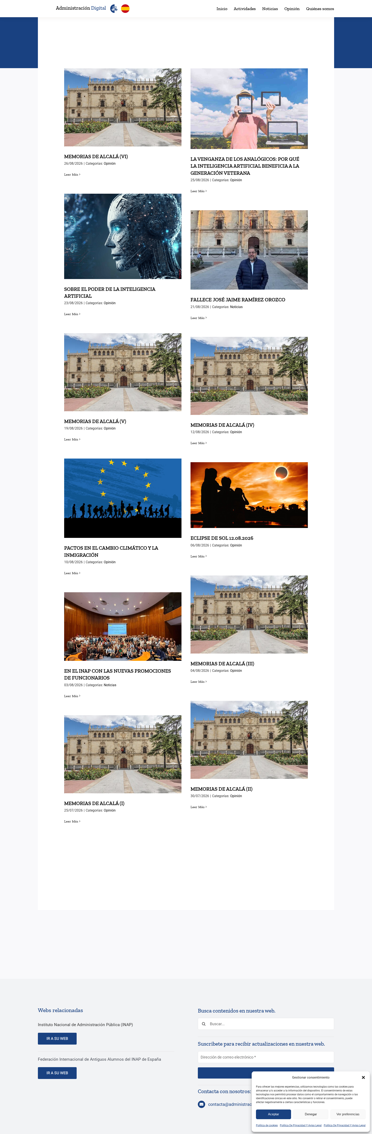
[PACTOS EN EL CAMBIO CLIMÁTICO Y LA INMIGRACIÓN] (122, 498)
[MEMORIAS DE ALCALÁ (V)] (122, 372)
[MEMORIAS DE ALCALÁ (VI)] (122, 107)
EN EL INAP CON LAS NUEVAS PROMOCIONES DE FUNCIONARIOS (122, 619)
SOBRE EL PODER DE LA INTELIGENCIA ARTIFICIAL (122, 228)
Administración (81, 8)
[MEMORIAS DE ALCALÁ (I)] (122, 754)
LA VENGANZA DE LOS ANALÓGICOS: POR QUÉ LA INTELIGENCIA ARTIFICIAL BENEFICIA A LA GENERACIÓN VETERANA (249, 97)
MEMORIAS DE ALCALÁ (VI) (122, 103)
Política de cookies (267, 1125)
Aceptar (273, 1114)
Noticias (236, 307)
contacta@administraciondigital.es (241, 1104)
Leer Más (71, 174)
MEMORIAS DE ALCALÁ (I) (122, 749)
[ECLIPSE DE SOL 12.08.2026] (249, 495)
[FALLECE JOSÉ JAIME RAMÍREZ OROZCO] (249, 250)
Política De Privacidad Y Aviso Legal (301, 1125)
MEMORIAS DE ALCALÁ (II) (249, 735)
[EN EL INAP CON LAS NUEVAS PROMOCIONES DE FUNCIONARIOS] (122, 626)
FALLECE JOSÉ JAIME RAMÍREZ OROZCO (249, 245)
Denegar (311, 1114)
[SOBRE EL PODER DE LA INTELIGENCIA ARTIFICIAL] (122, 236)
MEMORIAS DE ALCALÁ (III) (249, 610)
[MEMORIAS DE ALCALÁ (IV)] (249, 376)
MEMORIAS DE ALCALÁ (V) (122, 367)
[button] (363, 1077)
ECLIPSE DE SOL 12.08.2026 (249, 490)
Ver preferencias (348, 1114)
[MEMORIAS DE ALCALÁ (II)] (249, 740)
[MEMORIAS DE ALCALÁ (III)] (249, 614)
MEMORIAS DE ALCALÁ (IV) (249, 371)
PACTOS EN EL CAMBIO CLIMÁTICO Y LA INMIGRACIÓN (122, 490)
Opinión (110, 163)
